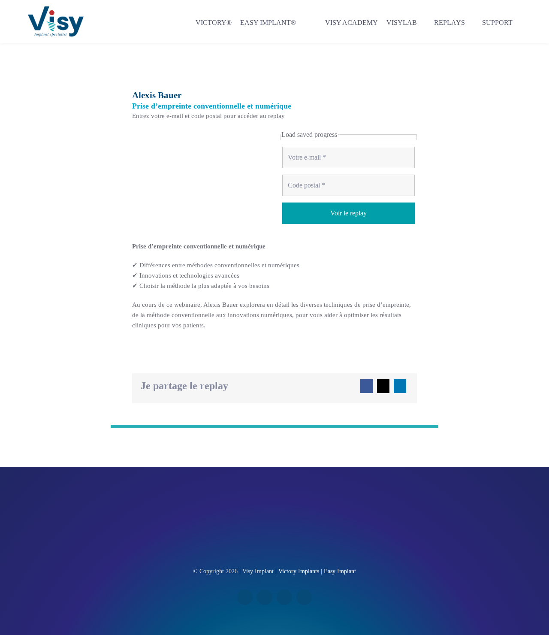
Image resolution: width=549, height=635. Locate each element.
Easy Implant (340, 571)
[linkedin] (264, 597)
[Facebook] (366, 386)
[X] (383, 386)
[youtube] (304, 597)
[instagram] (284, 597)
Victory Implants (298, 571)
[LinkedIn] (400, 386)
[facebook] (245, 597)
